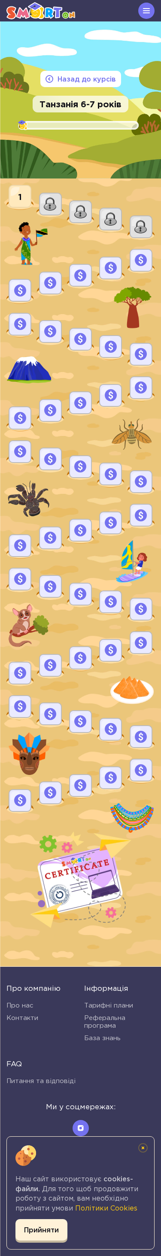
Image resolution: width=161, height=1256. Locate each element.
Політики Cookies (106, 1208)
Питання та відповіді (41, 1080)
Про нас (19, 1005)
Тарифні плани (108, 1005)
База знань (102, 1037)
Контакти (22, 1017)
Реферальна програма (104, 1021)
